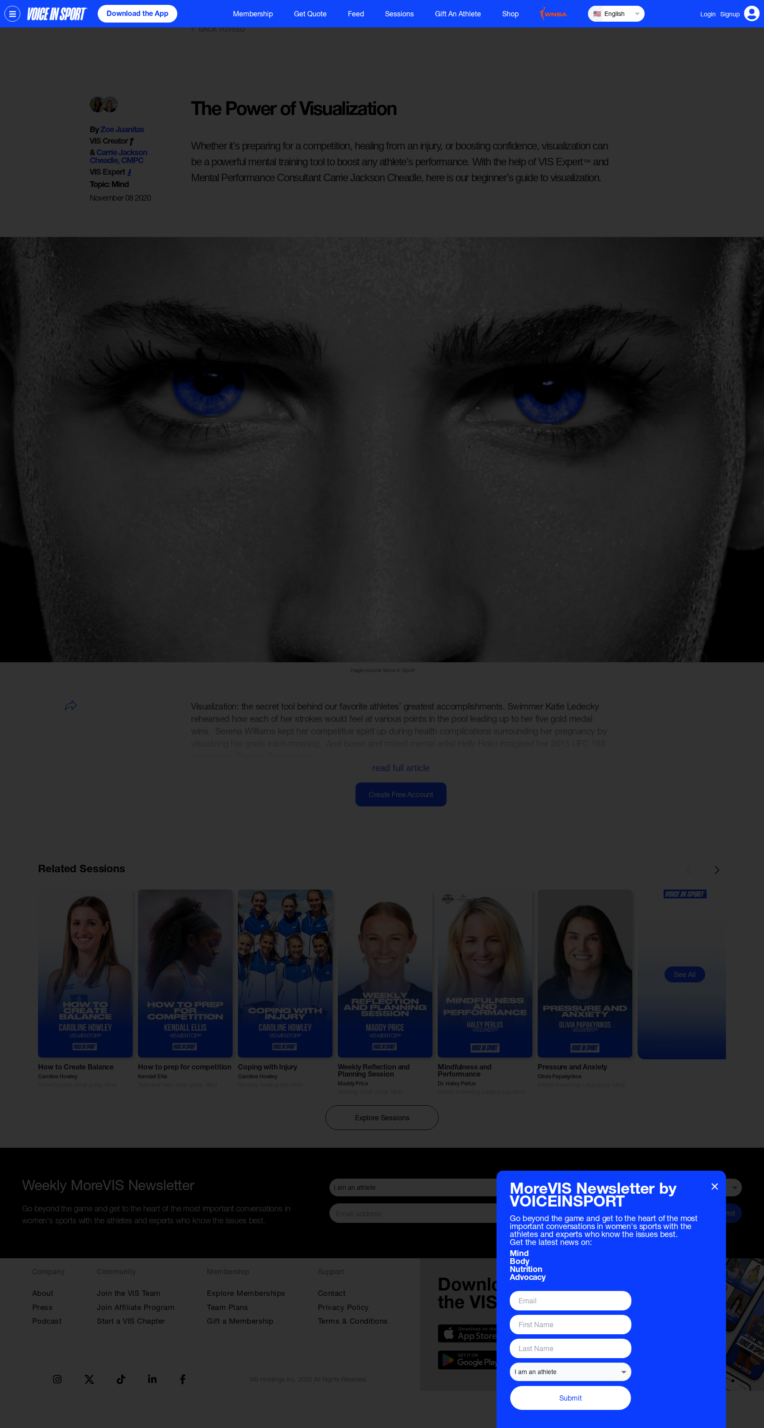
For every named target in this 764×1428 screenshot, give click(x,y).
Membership (253, 13)
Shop (510, 13)
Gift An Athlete (458, 13)
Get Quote (310, 13)
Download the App (137, 14)
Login (708, 14)
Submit (570, 1398)
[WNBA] (553, 13)
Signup (730, 14)
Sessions (399, 13)
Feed (356, 13)
